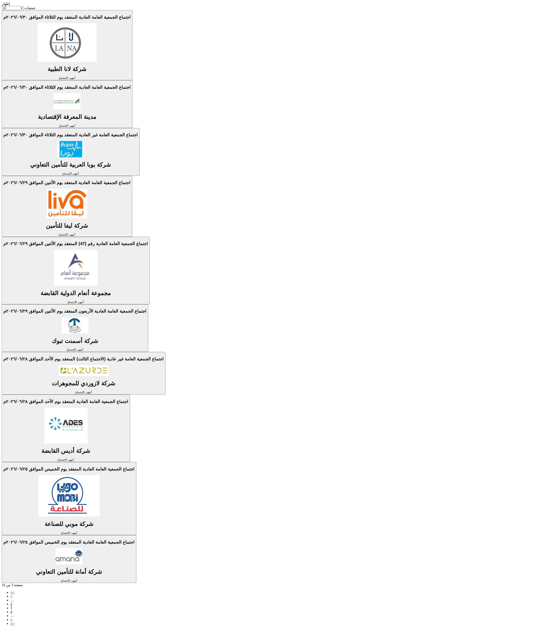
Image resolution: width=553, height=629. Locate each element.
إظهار (6, 4)
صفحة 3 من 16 (12, 585)
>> (12, 623)
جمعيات (30, 8)
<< (12, 592)
